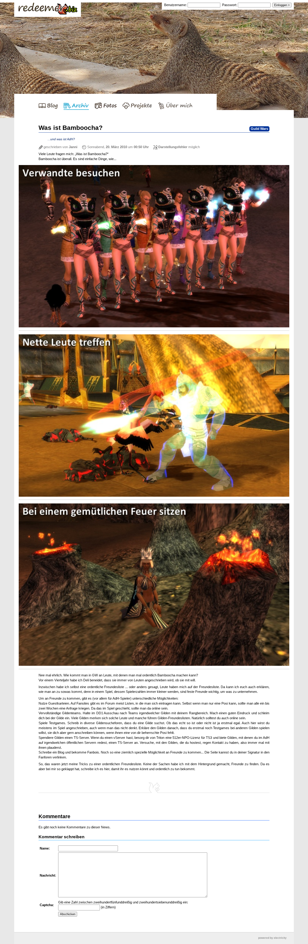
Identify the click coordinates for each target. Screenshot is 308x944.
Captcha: (47, 905)
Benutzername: (176, 5)
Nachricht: (48, 875)
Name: (45, 848)
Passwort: (229, 5)
